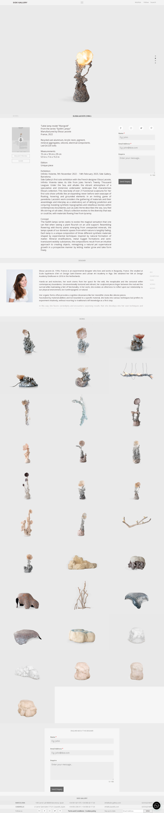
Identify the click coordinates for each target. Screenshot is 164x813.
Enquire (122, 154)
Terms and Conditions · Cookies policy (82, 811)
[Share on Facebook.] (124, 127)
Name (122, 133)
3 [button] (155, 60)
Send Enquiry (125, 181)
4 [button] (155, 63)
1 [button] (155, 56)
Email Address (125, 144)
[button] (156, 805)
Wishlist (138, 2)
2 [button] (155, 58)
